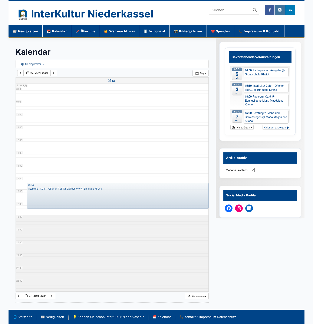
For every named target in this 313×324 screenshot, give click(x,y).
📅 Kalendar (57, 31)
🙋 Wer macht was (119, 31)
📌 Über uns (85, 31)
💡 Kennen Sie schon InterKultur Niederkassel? (108, 317)
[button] (196, 296)
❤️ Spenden (220, 31)
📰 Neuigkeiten (25, 31)
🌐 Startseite (22, 317)
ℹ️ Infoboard (154, 31)
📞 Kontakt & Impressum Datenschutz (207, 317)
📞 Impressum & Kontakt (259, 31)
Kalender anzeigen (275, 127)
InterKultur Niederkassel (92, 13)
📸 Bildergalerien (188, 31)
